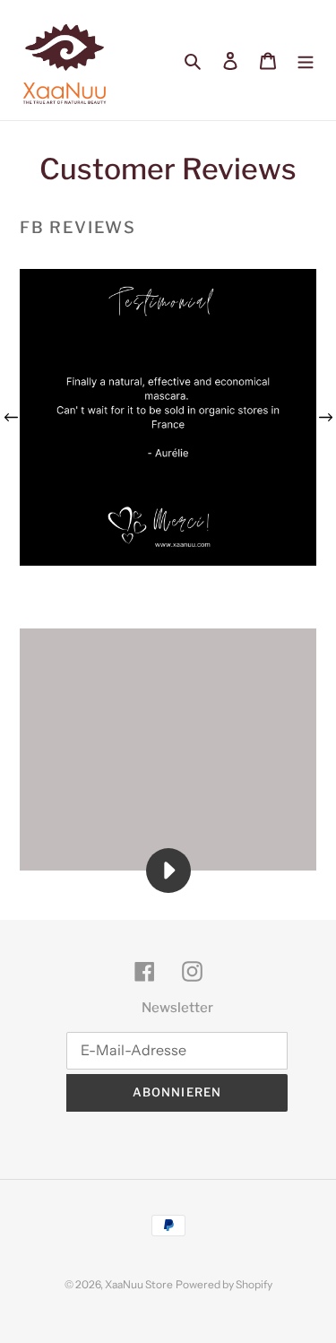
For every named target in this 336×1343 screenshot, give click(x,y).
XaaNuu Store (139, 1284)
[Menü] (305, 60)
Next (325, 418)
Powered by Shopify (224, 1284)
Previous (11, 418)
